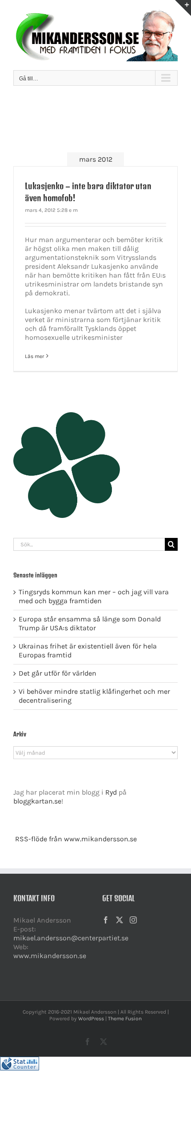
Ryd (111, 792)
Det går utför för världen (57, 673)
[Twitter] (119, 919)
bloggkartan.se (37, 801)
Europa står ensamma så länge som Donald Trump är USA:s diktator (90, 623)
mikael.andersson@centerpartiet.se (70, 938)
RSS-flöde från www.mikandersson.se (76, 839)
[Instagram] (133, 919)
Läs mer (34, 356)
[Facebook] (105, 919)
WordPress (91, 1018)
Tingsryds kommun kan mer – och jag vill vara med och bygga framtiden (94, 596)
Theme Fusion (125, 1018)
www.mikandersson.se (49, 955)
